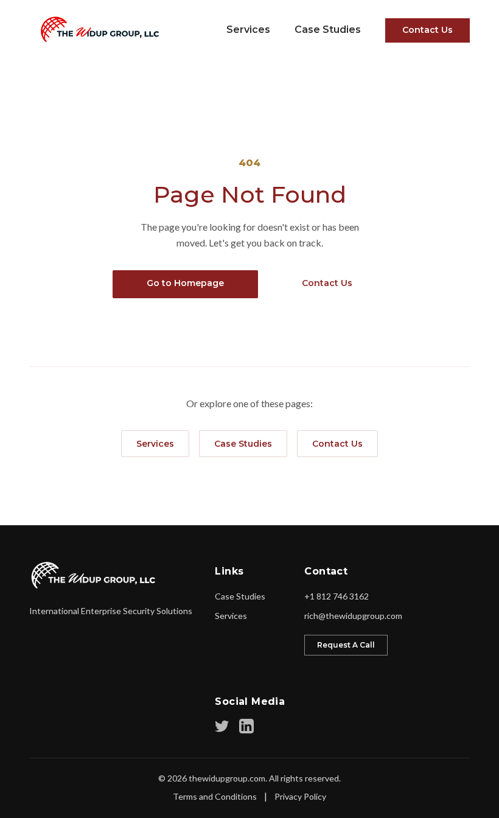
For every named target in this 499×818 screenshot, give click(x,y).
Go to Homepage (185, 283)
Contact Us (427, 29)
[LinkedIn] (246, 726)
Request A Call (346, 644)
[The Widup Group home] (94, 575)
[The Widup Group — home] (95, 29)
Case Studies (328, 29)
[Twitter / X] (222, 726)
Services (248, 29)
